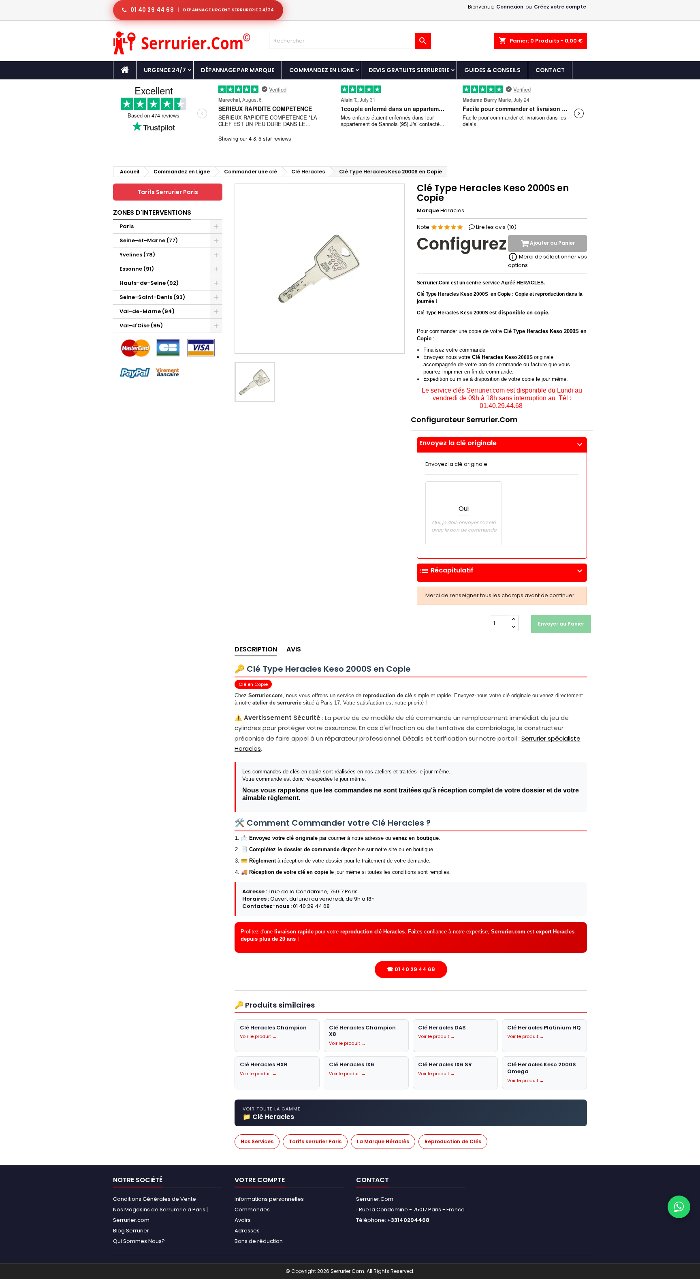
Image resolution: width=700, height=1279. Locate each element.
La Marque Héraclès (383, 1141)
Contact (550, 70)
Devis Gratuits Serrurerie (409, 70)
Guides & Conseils (492, 70)
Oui (464, 508)
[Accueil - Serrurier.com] (124, 70)
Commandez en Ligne (321, 70)
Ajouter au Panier (552, 243)
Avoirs (243, 1220)
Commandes (252, 1209)
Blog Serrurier (131, 1230)
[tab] (502, 445)
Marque (428, 210)
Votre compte (260, 1180)
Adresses (247, 1230)
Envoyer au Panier (561, 623)
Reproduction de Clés (453, 1141)
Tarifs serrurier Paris (315, 1141)
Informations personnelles (269, 1199)
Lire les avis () (496, 227)
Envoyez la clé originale (502, 443)
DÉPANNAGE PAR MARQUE (237, 70)
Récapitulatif (502, 571)
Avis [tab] (293, 649)
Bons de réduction (259, 1241)
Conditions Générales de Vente (154, 1199)
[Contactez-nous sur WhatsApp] (679, 1207)
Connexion (509, 6)
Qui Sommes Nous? (139, 1241)
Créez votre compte (560, 6)
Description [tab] (256, 649)
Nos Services (257, 1141)
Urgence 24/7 (165, 70)
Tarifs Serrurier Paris (167, 192)
